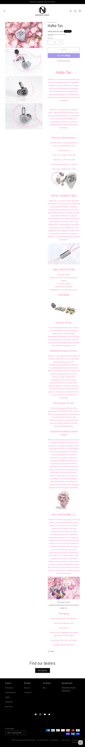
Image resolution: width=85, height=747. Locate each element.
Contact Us (27, 692)
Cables (7, 697)
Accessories (9, 702)
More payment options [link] (63, 60)
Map (44, 688)
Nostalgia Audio (20, 740)
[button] (4, 11)
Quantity (50, 38)
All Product (9, 688)
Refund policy (76, 742)
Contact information (43, 740)
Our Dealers (42, 670)
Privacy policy (76, 740)
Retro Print (9, 707)
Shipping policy (55, 740)
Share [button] (52, 651)
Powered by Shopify (30, 740)
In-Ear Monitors (10, 692)
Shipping (50, 34)
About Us (27, 688)
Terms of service (65, 740)
